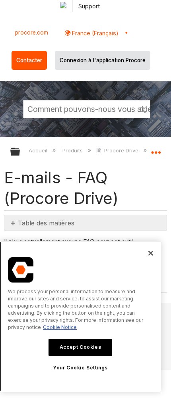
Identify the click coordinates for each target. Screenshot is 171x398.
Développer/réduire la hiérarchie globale (20, 152)
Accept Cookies (80, 347)
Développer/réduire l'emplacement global (156, 149)
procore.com (31, 32)
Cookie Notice (60, 327)
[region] (80, 316)
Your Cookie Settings (80, 368)
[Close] (150, 253)
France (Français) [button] (94, 33)
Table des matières (46, 223)
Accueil (39, 150)
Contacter (29, 60)
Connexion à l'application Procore (103, 60)
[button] (143, 108)
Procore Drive (121, 150)
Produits (73, 150)
